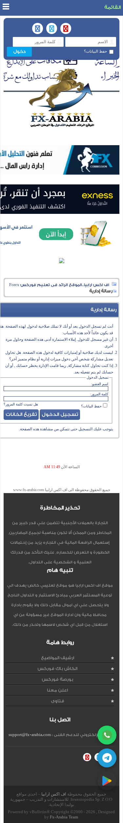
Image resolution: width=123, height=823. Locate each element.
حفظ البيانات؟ (95, 51)
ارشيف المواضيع (57, 657)
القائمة (112, 7)
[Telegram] (106, 757)
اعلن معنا (57, 690)
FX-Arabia (61, 97)
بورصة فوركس (57, 679)
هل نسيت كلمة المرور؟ (21, 404)
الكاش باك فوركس (57, 668)
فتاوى (57, 700)
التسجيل (85, 429)
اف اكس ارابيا (53, 794)
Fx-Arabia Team (64, 816)
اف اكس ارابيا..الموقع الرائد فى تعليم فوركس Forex (59, 285)
